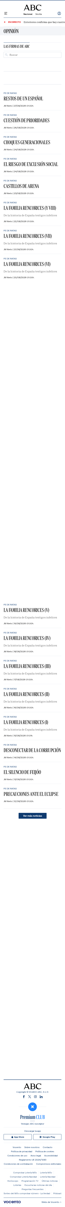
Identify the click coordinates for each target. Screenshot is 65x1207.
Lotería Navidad (47, 1176)
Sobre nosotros (32, 1147)
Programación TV (29, 1181)
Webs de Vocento (50, 1202)
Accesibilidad (51, 1155)
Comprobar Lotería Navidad (23, 1176)
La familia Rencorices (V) (26, 610)
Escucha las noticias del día (38, 1185)
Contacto (47, 1147)
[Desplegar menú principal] (6, 13)
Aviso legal (36, 1155)
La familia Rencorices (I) (26, 722)
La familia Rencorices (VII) (28, 236)
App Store (19, 1137)
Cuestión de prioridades (26, 120)
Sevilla (38, 14)
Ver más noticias (32, 815)
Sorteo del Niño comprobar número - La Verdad (27, 1193)
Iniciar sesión (59, 13)
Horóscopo (12, 1181)
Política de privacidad (21, 1151)
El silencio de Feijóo (22, 772)
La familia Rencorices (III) (27, 666)
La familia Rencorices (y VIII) (30, 208)
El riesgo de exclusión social (31, 164)
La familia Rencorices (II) (26, 694)
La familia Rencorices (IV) (27, 638)
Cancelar (55, 55)
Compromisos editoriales (48, 1164)
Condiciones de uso (17, 1155)
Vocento (17, 1147)
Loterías (17, 1185)
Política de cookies (44, 1151)
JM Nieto (8, 105)
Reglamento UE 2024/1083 (32, 1159)
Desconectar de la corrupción (32, 750)
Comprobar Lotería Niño (25, 1172)
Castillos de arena (21, 186)
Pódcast (57, 1193)
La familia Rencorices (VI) (27, 264)
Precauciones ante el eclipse (31, 794)
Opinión (11, 31)
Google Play (49, 1137)
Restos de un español (23, 98)
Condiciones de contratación (18, 1164)
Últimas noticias (50, 1181)
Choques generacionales (27, 142)
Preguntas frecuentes (33, 1189)
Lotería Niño (46, 1172)
